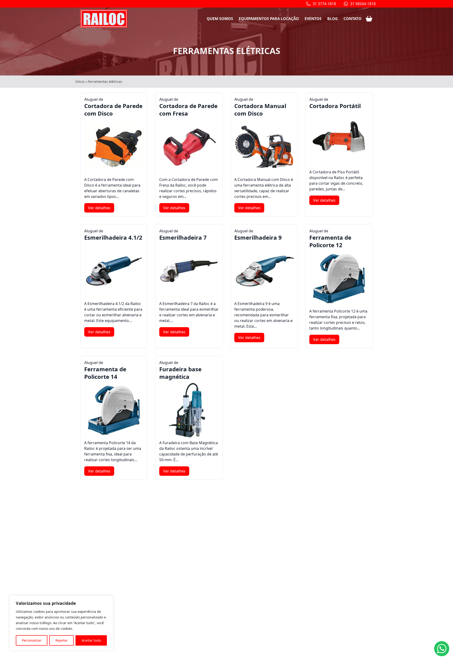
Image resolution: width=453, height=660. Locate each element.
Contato (352, 18)
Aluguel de (113, 107)
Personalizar (32, 640)
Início (80, 81)
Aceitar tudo (91, 640)
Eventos (313, 18)
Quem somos (220, 18)
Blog (332, 18)
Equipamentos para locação (269, 18)
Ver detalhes (99, 207)
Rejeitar (61, 640)
